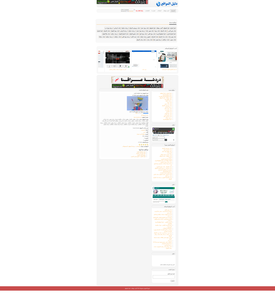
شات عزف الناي (135, 36)
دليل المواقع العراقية (167, 94)
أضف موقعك (166, 10)
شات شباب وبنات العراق (166, 162)
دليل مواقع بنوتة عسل (167, 151)
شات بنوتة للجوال (115, 31)
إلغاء (136, 113)
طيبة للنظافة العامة (141, 152)
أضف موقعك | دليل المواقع (156, 28)
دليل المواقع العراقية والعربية (165, 96)
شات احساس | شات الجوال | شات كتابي (163, 174)
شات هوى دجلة (149, 31)
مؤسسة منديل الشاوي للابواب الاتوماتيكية (162, 217)
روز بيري (170, 240)
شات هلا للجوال (106, 34)
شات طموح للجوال (133, 34)
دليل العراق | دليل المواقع (170, 28)
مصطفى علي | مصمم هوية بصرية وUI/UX (162, 242)
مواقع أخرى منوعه (141, 134)
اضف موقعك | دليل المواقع (166, 156)
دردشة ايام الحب (168, 245)
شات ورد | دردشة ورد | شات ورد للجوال (163, 232)
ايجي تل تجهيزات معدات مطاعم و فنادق (163, 214)
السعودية (143, 130)
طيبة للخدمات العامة (141, 153)
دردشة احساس (168, 107)
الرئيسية (173, 10)
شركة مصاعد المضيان (167, 243)
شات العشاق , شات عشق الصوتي (164, 166)
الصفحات (138, 146)
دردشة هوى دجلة (157, 39)
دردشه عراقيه (114, 34)
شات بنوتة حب (168, 110)
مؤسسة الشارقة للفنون (166, 159)
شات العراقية (155, 36)
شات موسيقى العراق (135, 28)
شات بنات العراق (163, 36)
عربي (144, 132)
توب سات (169, 216)
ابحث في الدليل (171, 273)
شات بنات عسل (168, 104)
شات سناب (149, 39)
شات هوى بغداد (172, 36)
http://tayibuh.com (138, 117)
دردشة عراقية (125, 28)
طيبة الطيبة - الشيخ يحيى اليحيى (138, 156)
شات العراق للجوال (123, 34)
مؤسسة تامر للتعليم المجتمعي (165, 169)
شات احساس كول (168, 116)
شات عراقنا (102, 36)
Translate (131, 11)
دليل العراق (100, 31)
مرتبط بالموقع (132, 146)
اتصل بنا (153, 10)
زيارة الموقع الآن (144, 115)
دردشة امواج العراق (167, 171)
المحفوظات (125, 146)
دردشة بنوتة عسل (140, 31)
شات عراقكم (166, 39)
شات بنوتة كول (143, 34)
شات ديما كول (168, 176)
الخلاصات (147, 10)
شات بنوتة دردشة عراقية (166, 154)
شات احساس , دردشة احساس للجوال (163, 168)
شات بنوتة (157, 31)
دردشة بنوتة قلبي (126, 36)
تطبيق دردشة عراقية (145, 36)
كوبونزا (170, 157)
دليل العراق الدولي (171, 34)
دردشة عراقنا (169, 117)
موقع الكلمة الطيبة (141, 155)
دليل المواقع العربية (161, 34)
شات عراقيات (117, 36)
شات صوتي (173, 39)
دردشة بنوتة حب (109, 28)
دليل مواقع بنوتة (168, 99)
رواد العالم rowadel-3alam (166, 172)
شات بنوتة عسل (145, 28)
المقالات (159, 10)
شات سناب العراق (141, 39)
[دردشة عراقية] (137, 85)
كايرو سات (169, 153)
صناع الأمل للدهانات (167, 228)
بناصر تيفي (169, 213)
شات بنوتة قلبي (151, 34)
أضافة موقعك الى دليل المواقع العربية (163, 160)
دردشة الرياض (123, 31)
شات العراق (163, 31)
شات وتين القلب (168, 209)
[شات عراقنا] (137, 79)
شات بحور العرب (172, 31)
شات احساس (117, 28)
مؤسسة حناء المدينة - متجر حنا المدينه (163, 211)
